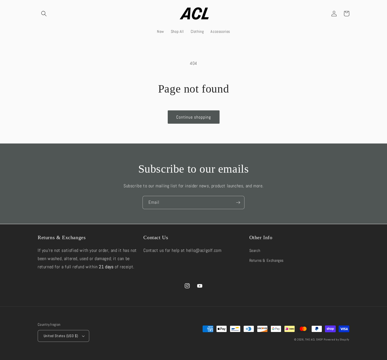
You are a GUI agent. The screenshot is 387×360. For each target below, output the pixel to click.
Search (254, 250)
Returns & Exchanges (266, 260)
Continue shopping (193, 117)
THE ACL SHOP (314, 339)
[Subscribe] (238, 202)
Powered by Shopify (336, 339)
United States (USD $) (61, 335)
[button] (44, 13)
